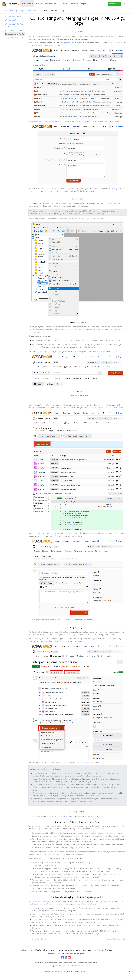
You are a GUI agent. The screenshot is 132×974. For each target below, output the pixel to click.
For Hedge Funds (50, 4)
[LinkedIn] (66, 957)
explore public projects (67, 43)
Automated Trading (73, 950)
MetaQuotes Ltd (67, 966)
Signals (60, 950)
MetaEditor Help (11, 11)
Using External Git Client (14, 38)
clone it (97, 191)
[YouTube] (69, 957)
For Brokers (63, 4)
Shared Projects (114, 188)
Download (38, 4)
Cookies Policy (82, 971)
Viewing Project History (13, 30)
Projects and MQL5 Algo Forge (31, 11)
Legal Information (77, 966)
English (123, 4)
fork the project (75, 213)
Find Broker (74, 4)
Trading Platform (27, 4)
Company (83, 4)
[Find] (129, 3)
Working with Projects (13, 20)
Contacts (108, 950)
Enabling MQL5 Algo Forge (14, 16)
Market (52, 950)
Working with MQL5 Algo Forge (14, 25)
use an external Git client (63, 816)
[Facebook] (62, 957)
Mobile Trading (41, 950)
